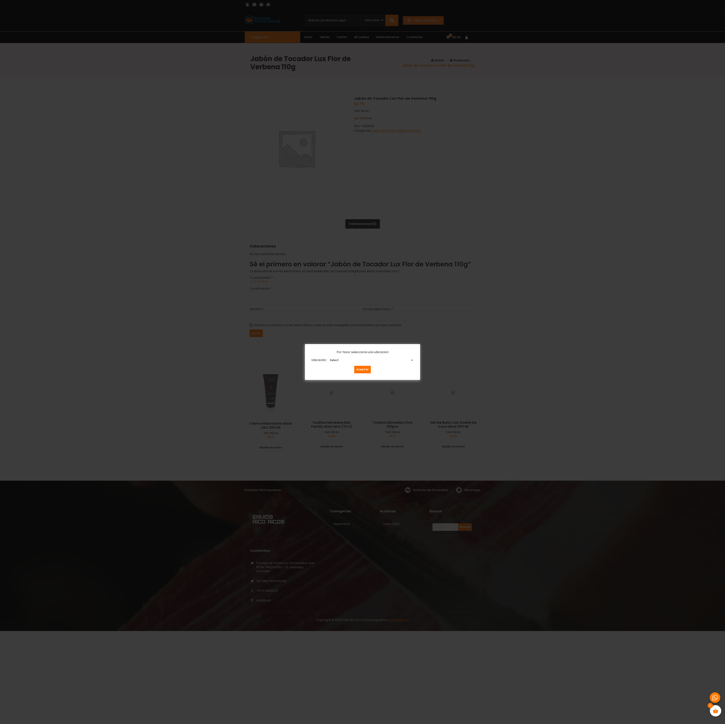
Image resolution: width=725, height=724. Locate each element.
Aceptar (362, 369)
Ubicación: (319, 360)
